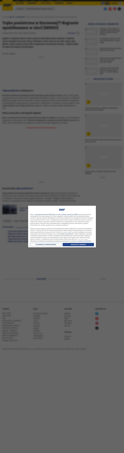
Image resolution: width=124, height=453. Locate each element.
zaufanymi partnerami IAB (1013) (45, 214)
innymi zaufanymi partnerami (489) (67, 214)
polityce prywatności (67, 234)
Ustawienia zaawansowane (46, 244)
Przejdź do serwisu (78, 244)
